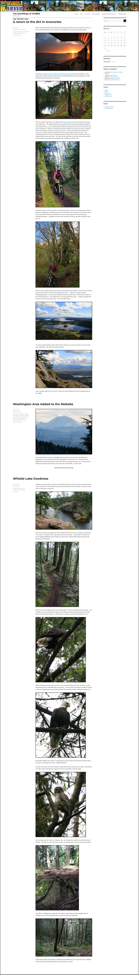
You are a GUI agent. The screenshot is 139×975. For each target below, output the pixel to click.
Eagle (18, 488)
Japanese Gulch (24, 416)
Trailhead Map (122, 14)
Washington (16, 33)
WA (28, 31)
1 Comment (15, 491)
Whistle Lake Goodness (30, 478)
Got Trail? (87, 14)
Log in (106, 91)
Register (106, 90)
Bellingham (16, 415)
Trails (20, 29)
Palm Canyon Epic (116, 78)
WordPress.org (108, 96)
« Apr (108, 50)
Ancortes (15, 488)
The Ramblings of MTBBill (26, 13)
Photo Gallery (96, 14)
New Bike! (114, 75)
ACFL (14, 413)
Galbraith (18, 416)
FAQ (81, 14)
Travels (23, 29)
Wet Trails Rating (109, 108)
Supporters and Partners (109, 14)
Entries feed (107, 93)
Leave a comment (17, 35)
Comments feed (108, 94)
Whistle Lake (22, 33)
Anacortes (15, 31)
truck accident (68, 122)
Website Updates (17, 411)
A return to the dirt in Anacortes (37, 22)
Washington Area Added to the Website (43, 404)
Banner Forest (24, 413)
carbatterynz (107, 75)
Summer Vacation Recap (113, 79)
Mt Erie (25, 31)
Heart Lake (20, 31)
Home (76, 14)
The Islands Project (109, 106)
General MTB (16, 29)
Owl (22, 488)
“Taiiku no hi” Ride (114, 76)
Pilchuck (15, 418)
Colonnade (21, 415)
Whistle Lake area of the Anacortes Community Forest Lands (55, 74)
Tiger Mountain (21, 418)
